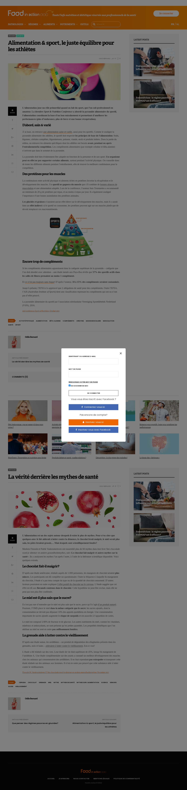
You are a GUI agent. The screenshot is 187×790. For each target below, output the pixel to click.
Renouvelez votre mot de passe (83, 382)
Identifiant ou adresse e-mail (82, 356)
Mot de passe (75, 369)
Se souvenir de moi (79, 386)
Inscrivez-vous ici (94, 422)
